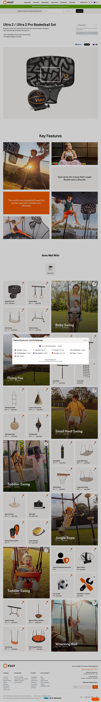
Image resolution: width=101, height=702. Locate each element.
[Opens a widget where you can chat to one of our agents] (95, 699)
